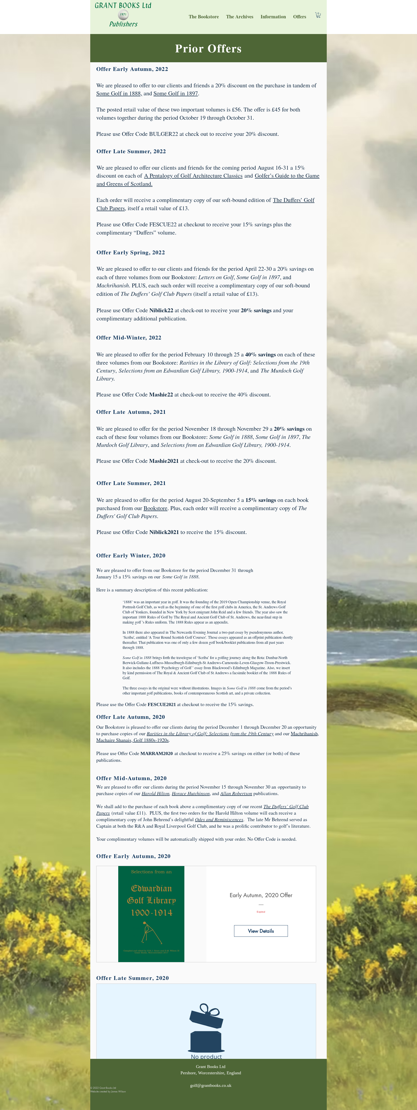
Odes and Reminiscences (219, 819)
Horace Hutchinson (191, 793)
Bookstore (155, 508)
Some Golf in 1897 (175, 93)
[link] (318, 15)
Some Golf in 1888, (119, 93)
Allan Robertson (236, 793)
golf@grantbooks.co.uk (210, 1085)
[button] (273, 16)
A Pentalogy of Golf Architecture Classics (193, 175)
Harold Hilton (155, 793)
